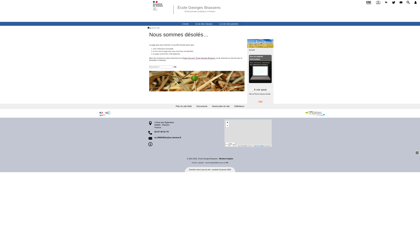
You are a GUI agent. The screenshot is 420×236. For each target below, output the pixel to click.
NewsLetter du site (221, 106)
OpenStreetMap (259, 146)
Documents (202, 106)
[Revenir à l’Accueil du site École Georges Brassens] (158, 5)
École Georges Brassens (199, 8)
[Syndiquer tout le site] (260, 101)
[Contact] (401, 2)
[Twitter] (393, 2)
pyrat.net (201, 162)
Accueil (252, 50)
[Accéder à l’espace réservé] (415, 2)
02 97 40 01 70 (161, 132)
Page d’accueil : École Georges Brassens (199, 58)
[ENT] (369, 3)
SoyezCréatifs (214, 162)
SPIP (227, 162)
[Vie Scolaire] (378, 3)
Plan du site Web (184, 106)
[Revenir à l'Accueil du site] (149, 28)
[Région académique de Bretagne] (105, 113)
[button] (386, 2)
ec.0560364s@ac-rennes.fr (167, 137)
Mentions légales (226, 159)
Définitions (239, 106)
